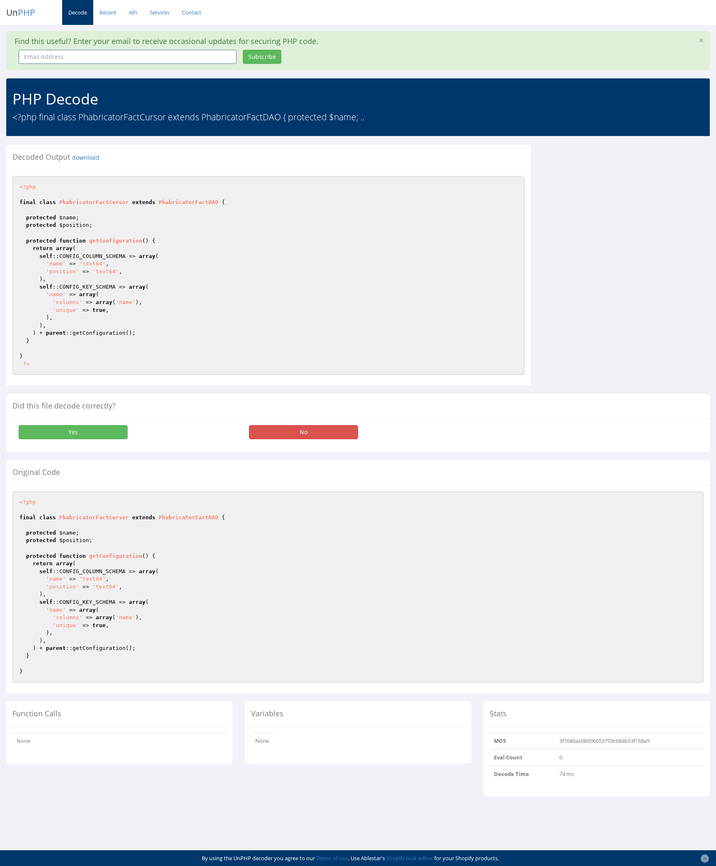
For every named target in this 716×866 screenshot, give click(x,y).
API (133, 12)
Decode (77, 12)
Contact (191, 12)
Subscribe (262, 57)
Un (20, 12)
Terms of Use (332, 858)
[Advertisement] (612, 203)
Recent (107, 12)
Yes (73, 432)
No (303, 432)
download (85, 157)
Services (159, 12)
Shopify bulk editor (409, 858)
